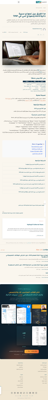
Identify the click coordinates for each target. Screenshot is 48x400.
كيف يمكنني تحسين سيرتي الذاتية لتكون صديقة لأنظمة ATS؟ (32, 180)
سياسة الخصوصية (20, 385)
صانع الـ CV (45, 367)
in (38, 34)
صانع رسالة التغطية (20, 365)
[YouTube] (18, 393)
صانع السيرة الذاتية (44, 369)
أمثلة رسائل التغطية (20, 369)
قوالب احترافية (44, 381)
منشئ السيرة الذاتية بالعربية (42, 371)
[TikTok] (24, 393)
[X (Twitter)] (27, 393)
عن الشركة (21, 376)
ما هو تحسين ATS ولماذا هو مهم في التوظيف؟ (34, 164)
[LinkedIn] (30, 393)
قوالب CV (45, 379)
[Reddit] (15, 393)
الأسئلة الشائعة (20, 381)
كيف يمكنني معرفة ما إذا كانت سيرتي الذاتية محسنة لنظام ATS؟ (31, 172)
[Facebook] (33, 393)
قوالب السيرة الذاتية (43, 376)
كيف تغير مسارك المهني (37, 153)
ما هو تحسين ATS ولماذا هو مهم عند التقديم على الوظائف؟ (32, 188)
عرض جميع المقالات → (39, 235)
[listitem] (39, 314)
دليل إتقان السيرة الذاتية (37, 149)
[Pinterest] (21, 393)
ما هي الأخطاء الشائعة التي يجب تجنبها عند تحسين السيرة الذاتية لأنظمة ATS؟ (28, 184)
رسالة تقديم (21, 367)
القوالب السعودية (28, 100)
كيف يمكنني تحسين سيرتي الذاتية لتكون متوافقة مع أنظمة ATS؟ (31, 192)
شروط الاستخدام (20, 387)
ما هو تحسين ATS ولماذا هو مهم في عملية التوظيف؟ (33, 176)
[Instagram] (36, 393)
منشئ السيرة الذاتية (43, 365)
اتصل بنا (21, 383)
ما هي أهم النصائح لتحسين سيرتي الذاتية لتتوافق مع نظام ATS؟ (31, 168)
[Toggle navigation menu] (18, 2)
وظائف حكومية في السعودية (36, 151)
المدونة (21, 379)
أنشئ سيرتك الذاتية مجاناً (37, 146)
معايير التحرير (29, 242)
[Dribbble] (12, 393)
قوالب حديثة (44, 383)
